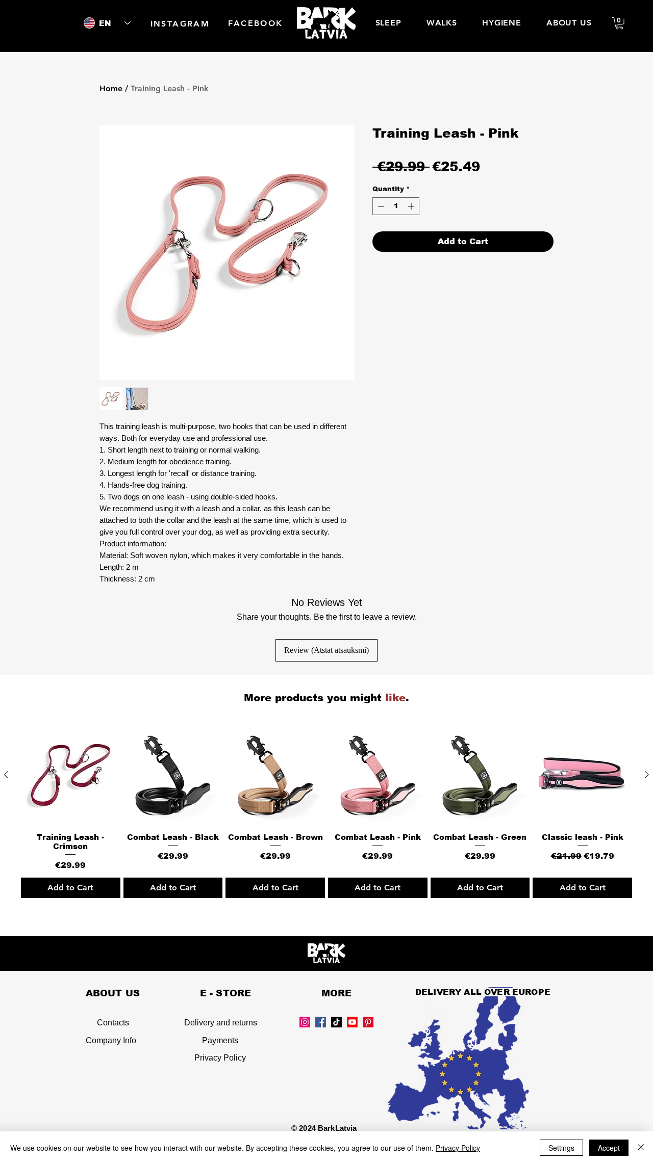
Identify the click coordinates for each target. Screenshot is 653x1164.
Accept (609, 1148)
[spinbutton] (396, 206)
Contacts (113, 1022)
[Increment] (412, 206)
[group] (326, 811)
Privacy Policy (220, 1057)
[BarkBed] (352, 1022)
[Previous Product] (6, 775)
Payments (220, 1040)
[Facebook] (320, 1022)
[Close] (641, 1148)
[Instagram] (304, 1022)
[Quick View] (70, 775)
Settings (561, 1148)
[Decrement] (380, 206)
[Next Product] (647, 775)
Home (110, 88)
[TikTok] (336, 1022)
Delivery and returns (220, 1022)
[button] (619, 23)
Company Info (111, 1040)
